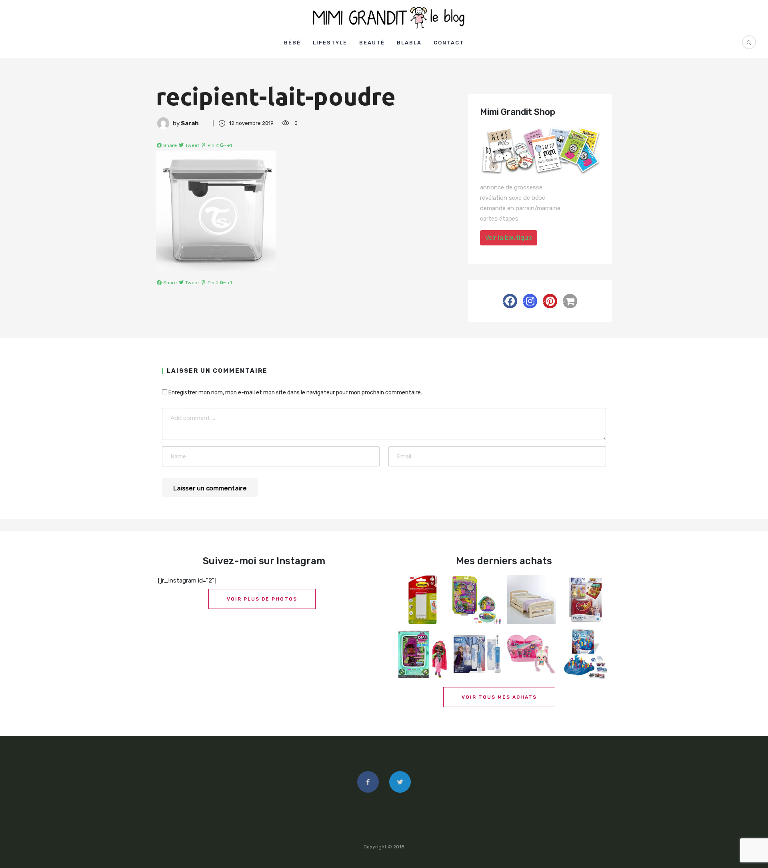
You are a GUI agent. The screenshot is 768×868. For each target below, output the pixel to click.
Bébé (292, 43)
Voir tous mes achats (499, 697)
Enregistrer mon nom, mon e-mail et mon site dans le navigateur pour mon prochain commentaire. (295, 392)
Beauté (372, 43)
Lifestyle (330, 43)
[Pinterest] (550, 301)
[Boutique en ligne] (570, 301)
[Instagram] (530, 301)
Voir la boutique (508, 237)
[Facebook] (510, 301)
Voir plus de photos (262, 599)
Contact (449, 43)
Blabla (409, 43)
